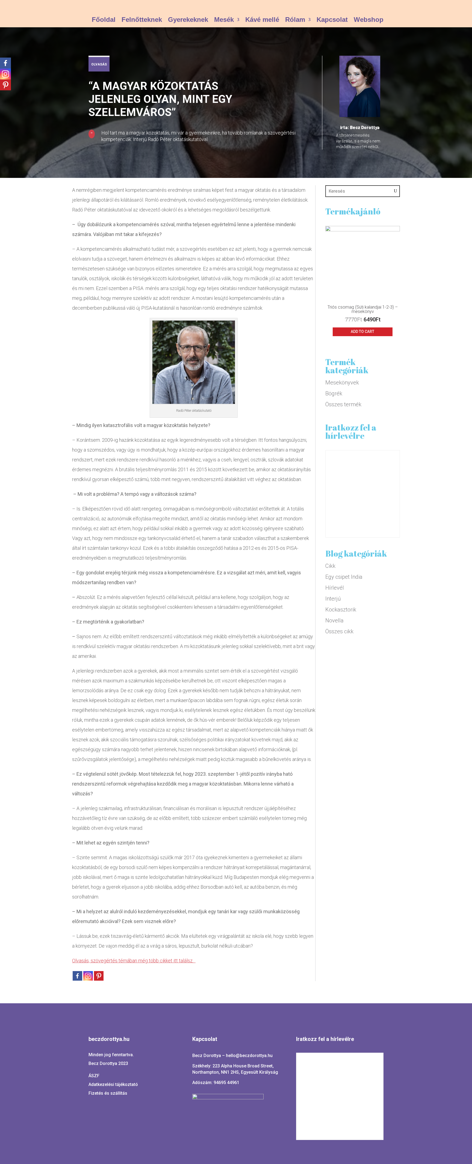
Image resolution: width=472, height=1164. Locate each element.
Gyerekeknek (188, 20)
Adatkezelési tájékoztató (113, 1084)
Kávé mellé (262, 20)
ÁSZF (93, 1075)
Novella (334, 620)
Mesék (224, 20)
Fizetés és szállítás (107, 1093)
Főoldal (104, 20)
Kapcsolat (332, 20)
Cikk (330, 566)
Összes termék (343, 404)
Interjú (333, 598)
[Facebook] (5, 63)
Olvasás (99, 64)
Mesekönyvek (342, 382)
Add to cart (362, 331)
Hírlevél (334, 587)
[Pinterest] (5, 84)
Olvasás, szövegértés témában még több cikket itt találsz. (134, 960)
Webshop (369, 20)
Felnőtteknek (142, 20)
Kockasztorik (340, 609)
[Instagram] (5, 73)
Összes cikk (339, 631)
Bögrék (333, 393)
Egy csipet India (343, 577)
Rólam (295, 20)
